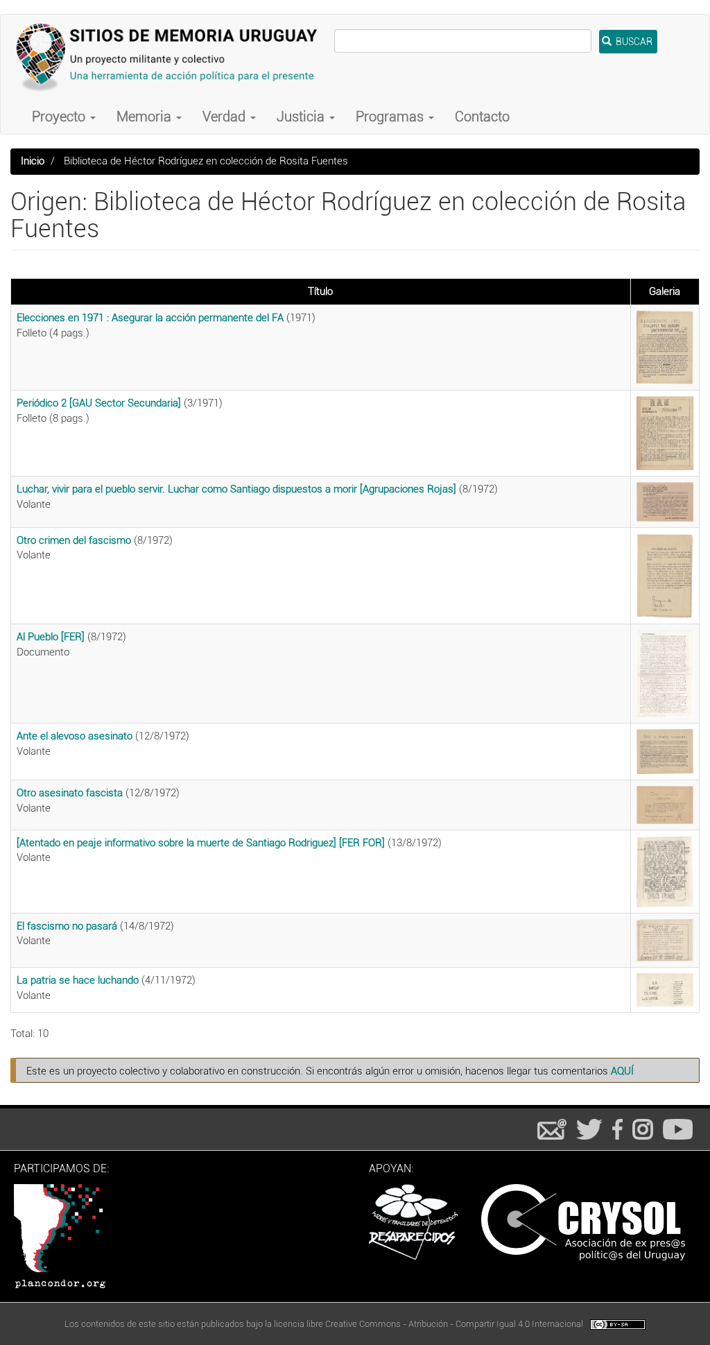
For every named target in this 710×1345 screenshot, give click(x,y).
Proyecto (60, 116)
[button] (665, 347)
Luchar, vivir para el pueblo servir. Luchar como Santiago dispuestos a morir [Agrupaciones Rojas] (236, 489)
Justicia (302, 116)
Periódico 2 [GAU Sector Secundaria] (99, 403)
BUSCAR (633, 41)
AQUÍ (622, 1071)
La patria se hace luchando (78, 980)
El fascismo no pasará (67, 926)
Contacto (482, 116)
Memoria (145, 116)
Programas (391, 116)
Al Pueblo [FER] (51, 637)
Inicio (32, 161)
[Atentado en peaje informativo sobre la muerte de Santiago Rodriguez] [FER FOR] (201, 843)
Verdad (225, 116)
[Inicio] (172, 57)
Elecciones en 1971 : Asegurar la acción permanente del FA (150, 317)
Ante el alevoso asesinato (74, 736)
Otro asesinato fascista (70, 793)
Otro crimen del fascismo (74, 540)
